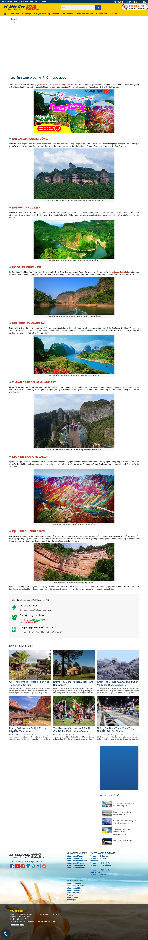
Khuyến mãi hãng (42, 14)
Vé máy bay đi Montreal (76, 865)
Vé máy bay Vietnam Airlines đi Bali (98, 875)
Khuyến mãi (68, 14)
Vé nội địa (26, 14)
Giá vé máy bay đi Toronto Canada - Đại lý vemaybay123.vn (123, 831)
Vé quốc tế (14, 14)
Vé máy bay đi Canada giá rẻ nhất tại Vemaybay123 (123, 804)
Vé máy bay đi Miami (75, 888)
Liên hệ (114, 14)
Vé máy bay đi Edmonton (76, 867)
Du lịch (56, 14)
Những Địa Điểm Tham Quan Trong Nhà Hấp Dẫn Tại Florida (115, 729)
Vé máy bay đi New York (76, 886)
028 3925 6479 (137, 8)
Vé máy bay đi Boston (75, 890)
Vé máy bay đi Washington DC (73, 898)
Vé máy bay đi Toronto (76, 856)
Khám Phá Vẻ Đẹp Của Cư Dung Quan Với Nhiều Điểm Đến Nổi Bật (117, 683)
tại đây (48, 610)
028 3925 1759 (137, 6)
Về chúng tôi (101, 14)
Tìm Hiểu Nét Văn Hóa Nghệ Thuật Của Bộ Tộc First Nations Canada (71, 729)
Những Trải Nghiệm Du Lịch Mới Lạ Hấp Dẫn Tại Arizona (27, 729)
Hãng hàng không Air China (123, 840)
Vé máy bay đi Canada (75, 863)
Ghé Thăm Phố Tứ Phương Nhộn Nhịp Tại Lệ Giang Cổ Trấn (29, 683)
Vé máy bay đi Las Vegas (76, 883)
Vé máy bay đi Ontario (75, 858)
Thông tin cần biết (85, 14)
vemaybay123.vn (23, 921)
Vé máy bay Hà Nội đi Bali (100, 863)
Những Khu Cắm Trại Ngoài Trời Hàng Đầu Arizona (73, 683)
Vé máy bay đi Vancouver (77, 860)
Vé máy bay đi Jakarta (99, 856)
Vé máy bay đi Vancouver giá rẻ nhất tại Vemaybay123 (124, 821)
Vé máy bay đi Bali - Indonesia (98, 859)
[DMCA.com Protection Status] (17, 924)
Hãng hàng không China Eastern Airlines (122, 813)
